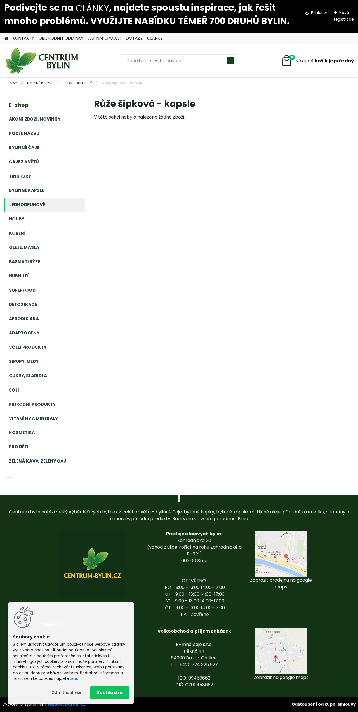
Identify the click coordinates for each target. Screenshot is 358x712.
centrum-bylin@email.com (194, 671)
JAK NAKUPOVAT (104, 38)
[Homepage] (6, 38)
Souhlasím (110, 692)
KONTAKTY (23, 38)
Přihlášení (320, 12)
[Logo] (42, 61)
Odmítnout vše (66, 692)
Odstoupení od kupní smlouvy (323, 704)
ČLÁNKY (92, 8)
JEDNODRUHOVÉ (78, 83)
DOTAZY (134, 38)
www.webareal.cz (66, 704)
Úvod (12, 83)
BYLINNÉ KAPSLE (40, 83)
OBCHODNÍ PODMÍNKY (61, 38)
